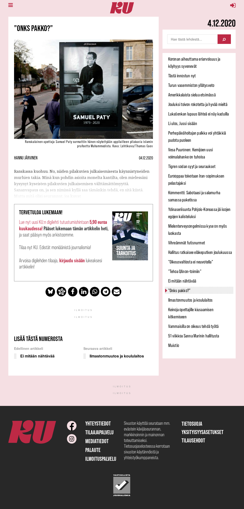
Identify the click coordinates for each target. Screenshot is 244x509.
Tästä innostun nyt (182, 75)
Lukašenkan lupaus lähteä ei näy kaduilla (198, 113)
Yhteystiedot (98, 423)
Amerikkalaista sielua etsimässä (192, 94)
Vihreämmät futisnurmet (186, 242)
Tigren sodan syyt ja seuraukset (191, 166)
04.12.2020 (146, 158)
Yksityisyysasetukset (203, 432)
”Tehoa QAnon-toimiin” (184, 271)
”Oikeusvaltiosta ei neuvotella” (190, 261)
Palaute (93, 450)
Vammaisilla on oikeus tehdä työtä (193, 326)
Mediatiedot (97, 441)
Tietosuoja (192, 423)
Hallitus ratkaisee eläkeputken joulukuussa (200, 252)
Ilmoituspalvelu (100, 459)
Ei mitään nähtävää (182, 280)
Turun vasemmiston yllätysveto (191, 85)
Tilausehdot (193, 440)
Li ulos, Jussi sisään (182, 123)
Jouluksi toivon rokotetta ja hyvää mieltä (197, 104)
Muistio (173, 345)
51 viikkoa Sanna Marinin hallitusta (193, 335)
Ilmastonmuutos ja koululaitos (190, 300)
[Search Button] (224, 39)
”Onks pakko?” (179, 290)
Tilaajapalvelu (99, 432)
